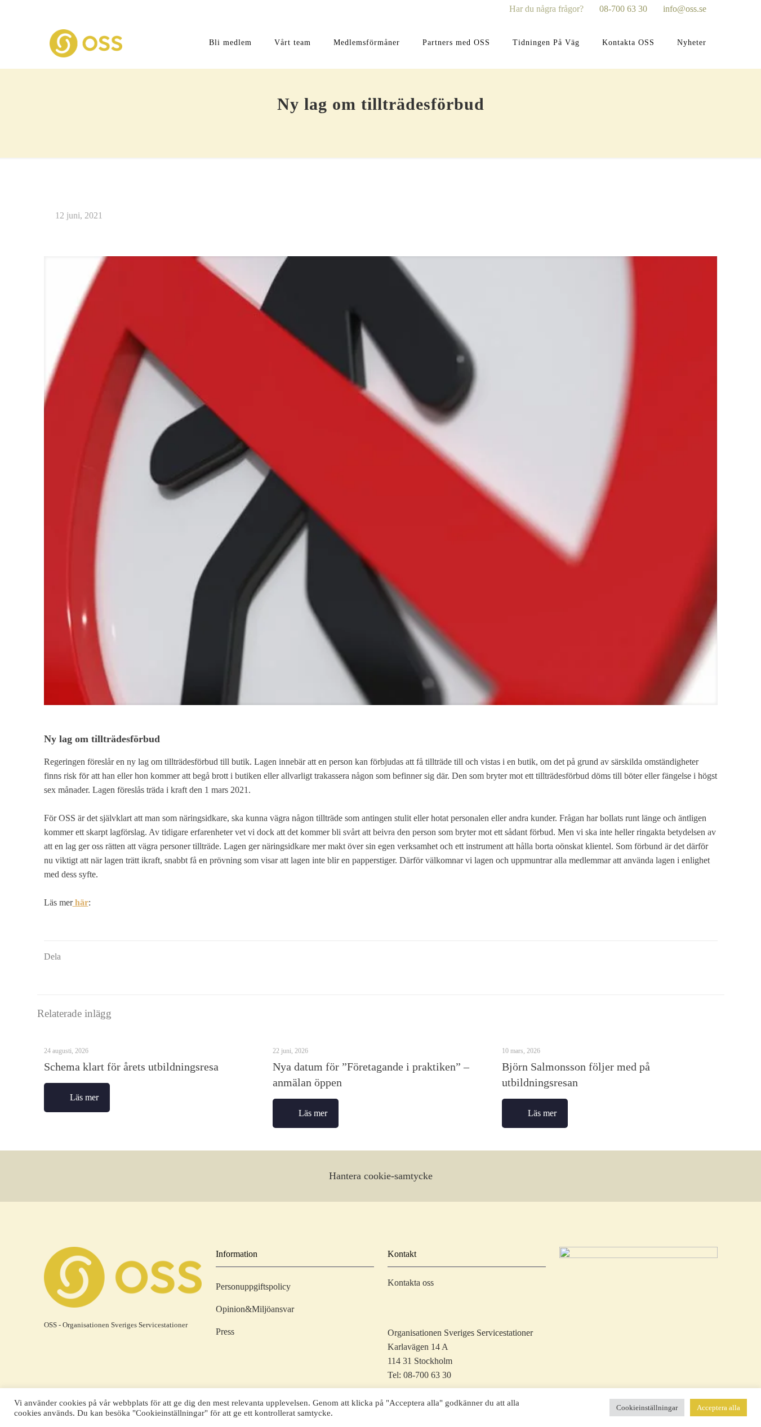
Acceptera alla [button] (718, 1407)
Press (225, 1331)
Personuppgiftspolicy (253, 1286)
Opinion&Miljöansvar (255, 1309)
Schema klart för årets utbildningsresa (131, 1066)
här (80, 902)
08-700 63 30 (623, 9)
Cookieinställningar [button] (647, 1407)
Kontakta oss (411, 1282)
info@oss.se (684, 9)
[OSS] (86, 42)
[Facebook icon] (503, 9)
